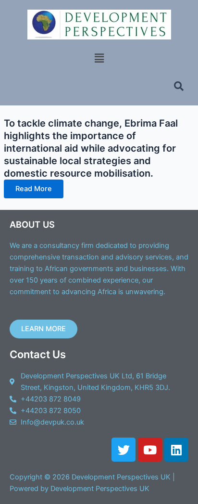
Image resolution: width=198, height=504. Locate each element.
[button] (99, 58)
